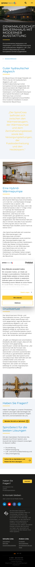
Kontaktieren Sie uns (25, 545)
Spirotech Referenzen (10, 58)
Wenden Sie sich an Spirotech (14, 421)
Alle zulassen (17, 297)
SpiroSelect (6, 541)
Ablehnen (18, 303)
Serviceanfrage (23, 543)
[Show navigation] (32, 3)
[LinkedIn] (4, 504)
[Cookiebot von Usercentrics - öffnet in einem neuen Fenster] (25, 263)
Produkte (22, 541)
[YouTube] (9, 504)
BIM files (5, 543)
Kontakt (27, 481)
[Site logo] (8, 3)
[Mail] (19, 504)
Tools (20, 547)
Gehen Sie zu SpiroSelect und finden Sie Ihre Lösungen (14, 460)
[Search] (25, 3)
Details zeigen (25, 292)
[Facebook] (14, 504)
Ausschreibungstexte (9, 545)
